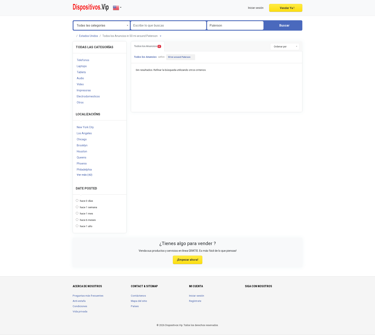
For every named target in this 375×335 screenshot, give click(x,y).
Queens (81, 157)
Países (135, 306)
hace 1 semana (88, 207)
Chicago (82, 139)
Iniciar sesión (196, 295)
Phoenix (82, 163)
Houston (82, 151)
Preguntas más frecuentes (88, 295)
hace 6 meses (88, 219)
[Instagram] (252, 297)
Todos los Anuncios (147, 46)
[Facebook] (247, 297)
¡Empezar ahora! (187, 259)
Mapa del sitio (139, 300)
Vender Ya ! (286, 8)
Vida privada (80, 311)
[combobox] (101, 25)
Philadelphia (84, 169)
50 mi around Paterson (179, 57)
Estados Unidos (88, 35)
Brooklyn (82, 145)
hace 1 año (86, 226)
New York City (85, 127)
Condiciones (80, 306)
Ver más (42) (84, 174)
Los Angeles (84, 133)
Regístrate (195, 300)
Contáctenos (138, 295)
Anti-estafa (79, 300)
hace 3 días (86, 200)
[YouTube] (258, 297)
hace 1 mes (86, 213)
